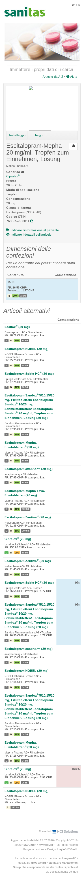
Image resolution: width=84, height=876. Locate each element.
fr (76, 4)
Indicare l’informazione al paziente (35, 230)
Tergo (38, 135)
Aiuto (73, 76)
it (79, 4)
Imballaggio (17, 135)
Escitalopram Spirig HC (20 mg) (29, 373)
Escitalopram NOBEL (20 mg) (26, 349)
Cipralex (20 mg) (17, 539)
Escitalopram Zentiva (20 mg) (27, 517)
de (73, 4)
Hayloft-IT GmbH (67, 849)
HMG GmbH (29, 844)
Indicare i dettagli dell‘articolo (31, 234)
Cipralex (13, 176)
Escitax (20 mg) (17, 327)
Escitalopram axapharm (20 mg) (28, 469)
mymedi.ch (46, 844)
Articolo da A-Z (53, 76)
